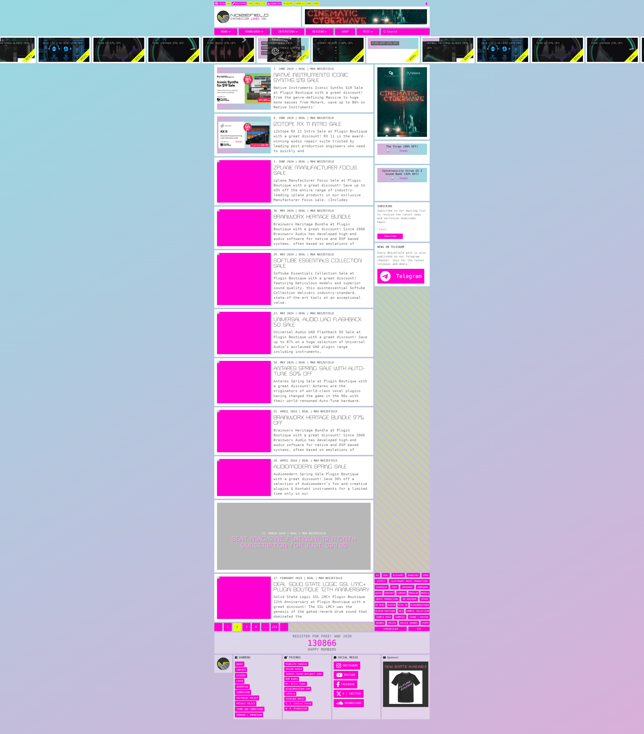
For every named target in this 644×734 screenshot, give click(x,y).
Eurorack (381, 587)
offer (424, 599)
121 (274, 627)
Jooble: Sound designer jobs (304, 673)
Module (425, 593)
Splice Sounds (409, 623)
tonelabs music (295, 698)
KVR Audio (292, 678)
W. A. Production (296, 708)
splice (392, 623)
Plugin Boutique (385, 611)
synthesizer (390, 629)
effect (381, 581)
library (401, 593)
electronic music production (409, 581)
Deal (385, 575)
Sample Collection (417, 611)
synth (425, 623)
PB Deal (380, 605)
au (377, 575)
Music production (387, 599)
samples (400, 617)
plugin (391, 605)
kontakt (389, 593)
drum (425, 575)
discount (398, 575)
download (413, 575)
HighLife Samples (296, 664)
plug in (403, 605)
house (378, 593)
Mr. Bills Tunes (296, 683)
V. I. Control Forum (298, 703)
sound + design (418, 617)
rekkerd (290, 693)
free (394, 587)
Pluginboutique (419, 605)
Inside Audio (294, 669)
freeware (407, 587)
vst (419, 629)
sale (401, 611)
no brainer (409, 599)
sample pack (383, 617)
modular (413, 593)
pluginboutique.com (298, 688)
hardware (422, 587)
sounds (380, 623)
